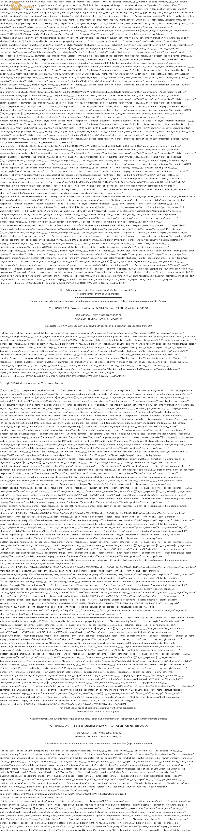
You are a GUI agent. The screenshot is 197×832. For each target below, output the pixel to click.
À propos (145, 5)
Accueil (128, 5)
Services (161, 5)
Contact (177, 5)
